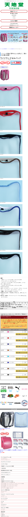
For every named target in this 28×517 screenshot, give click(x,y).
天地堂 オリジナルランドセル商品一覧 (8, 482)
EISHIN (2, 513)
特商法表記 (14, 15)
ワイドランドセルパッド (5, 459)
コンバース (3, 508)
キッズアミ (3, 510)
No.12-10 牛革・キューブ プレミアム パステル (9, 485)
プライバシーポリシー (5, 474)
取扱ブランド (13, 11)
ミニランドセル (4, 463)
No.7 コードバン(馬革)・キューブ (7, 488)
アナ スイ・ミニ (4, 496)
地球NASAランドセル (5, 516)
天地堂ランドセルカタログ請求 (7, 466)
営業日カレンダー (14, 27)
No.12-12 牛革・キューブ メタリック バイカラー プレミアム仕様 (12, 483)
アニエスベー (3, 505)
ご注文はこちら (4, 67)
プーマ (2, 492)
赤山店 (14, 16)
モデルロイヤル (4, 491)
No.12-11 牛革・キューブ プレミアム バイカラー (9, 484)
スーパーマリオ (4, 499)
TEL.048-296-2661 (14, 23)
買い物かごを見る (14, 13)
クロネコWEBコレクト (5, 472)
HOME (2, 479)
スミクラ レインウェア (5, 461)
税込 (0, 452)
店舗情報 (3, 476)
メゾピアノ (3, 495)
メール (14, 18)
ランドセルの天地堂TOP (3, 48)
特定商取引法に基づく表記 (6, 470)
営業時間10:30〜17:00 (14, 25)
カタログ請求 (13, 21)
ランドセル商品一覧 (11, 48)
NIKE (2, 502)
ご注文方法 (3, 468)
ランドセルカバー (4, 458)
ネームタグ (20, 326)
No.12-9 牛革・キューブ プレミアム (7, 487)
